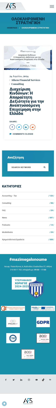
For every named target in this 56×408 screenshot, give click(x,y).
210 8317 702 (16, 270)
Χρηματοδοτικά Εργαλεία (13, 239)
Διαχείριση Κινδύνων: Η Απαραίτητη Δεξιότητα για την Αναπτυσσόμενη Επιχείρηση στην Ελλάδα (27, 101)
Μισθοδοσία (7, 232)
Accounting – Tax (9, 196)
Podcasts (6, 225)
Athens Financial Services (25, 80)
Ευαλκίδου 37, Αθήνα (43, 266)
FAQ (4, 210)
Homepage (12, 28)
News (4, 218)
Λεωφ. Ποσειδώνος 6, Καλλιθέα (18, 266)
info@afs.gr (28, 270)
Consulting (17, 84)
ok (44, 167)
